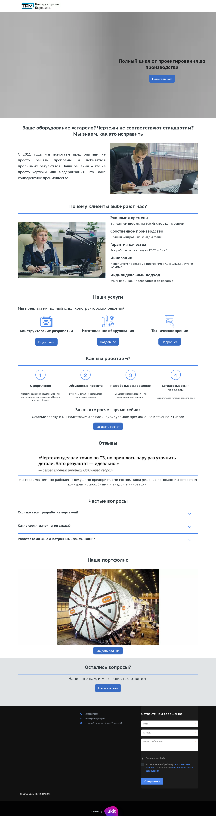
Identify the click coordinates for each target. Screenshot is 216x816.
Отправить (152, 781)
